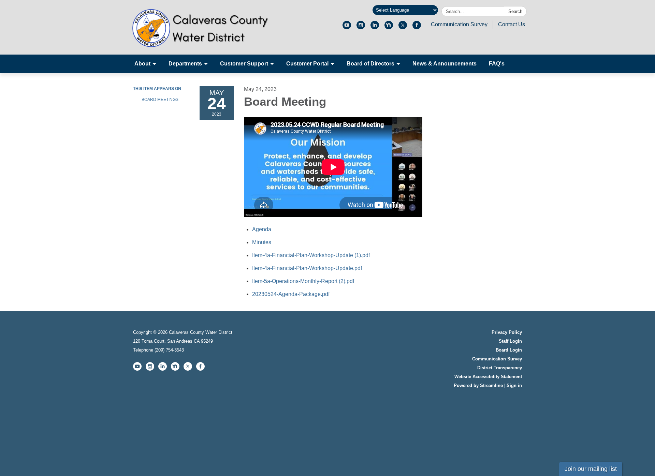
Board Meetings (160, 99)
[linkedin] (374, 27)
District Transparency (499, 367)
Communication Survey (459, 24)
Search (515, 11)
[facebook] (416, 27)
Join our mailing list (591, 468)
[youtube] (347, 27)
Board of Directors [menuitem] (370, 63)
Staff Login (510, 341)
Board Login (509, 350)
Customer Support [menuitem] (244, 63)
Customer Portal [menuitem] (307, 63)
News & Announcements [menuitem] (444, 63)
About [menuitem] (142, 63)
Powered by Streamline (478, 385)
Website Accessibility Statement (488, 376)
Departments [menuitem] (185, 63)
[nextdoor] (388, 27)
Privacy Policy (507, 332)
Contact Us (511, 24)
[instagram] (360, 27)
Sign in (514, 385)
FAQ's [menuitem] (497, 63)
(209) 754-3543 (169, 350)
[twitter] (402, 27)
